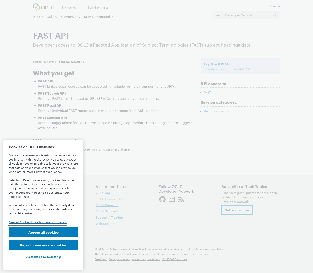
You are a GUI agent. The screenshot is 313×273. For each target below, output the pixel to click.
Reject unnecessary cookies (43, 244)
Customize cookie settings (43, 257)
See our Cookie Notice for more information (38, 222)
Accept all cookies (43, 232)
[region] (43, 205)
